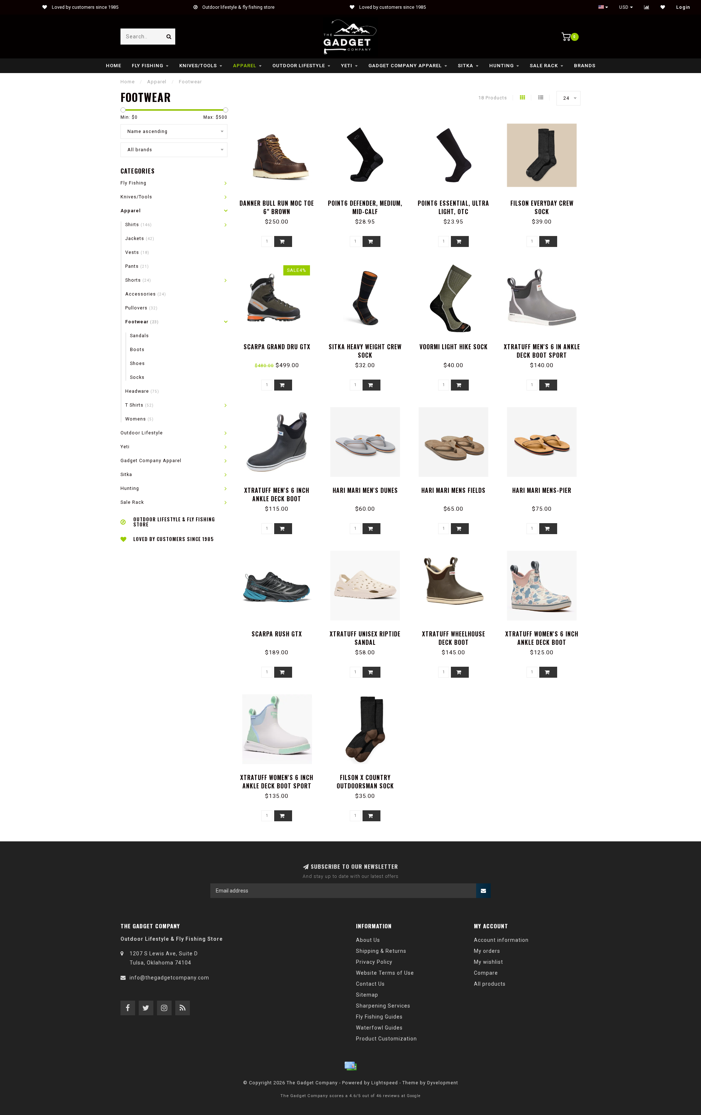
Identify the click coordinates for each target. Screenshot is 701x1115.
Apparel (244, 65)
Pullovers (141, 308)
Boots (137, 349)
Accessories (145, 294)
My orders (487, 951)
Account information (501, 940)
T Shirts (139, 405)
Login (683, 7)
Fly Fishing (147, 65)
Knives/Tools (198, 65)
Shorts (138, 280)
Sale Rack (544, 65)
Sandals (139, 335)
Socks (137, 377)
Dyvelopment (442, 1082)
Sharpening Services (383, 1006)
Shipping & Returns (381, 951)
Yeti (346, 65)
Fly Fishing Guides (379, 1017)
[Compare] (647, 7)
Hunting (501, 65)
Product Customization (386, 1039)
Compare (486, 973)
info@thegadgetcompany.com (169, 978)
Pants (137, 266)
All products (490, 984)
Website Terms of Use (385, 973)
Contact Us (370, 984)
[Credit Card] (350, 1066)
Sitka (465, 65)
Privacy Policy (374, 962)
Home (113, 65)
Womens (139, 419)
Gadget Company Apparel (405, 65)
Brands (584, 65)
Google (414, 1096)
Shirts (138, 224)
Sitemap (367, 995)
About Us (368, 940)
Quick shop (280, 200)
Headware (142, 391)
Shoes (137, 363)
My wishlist (488, 962)
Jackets (139, 238)
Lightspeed (384, 1082)
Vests (137, 252)
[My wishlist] (662, 7)
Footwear (142, 321)
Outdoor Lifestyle (298, 65)
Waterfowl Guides (379, 1028)
